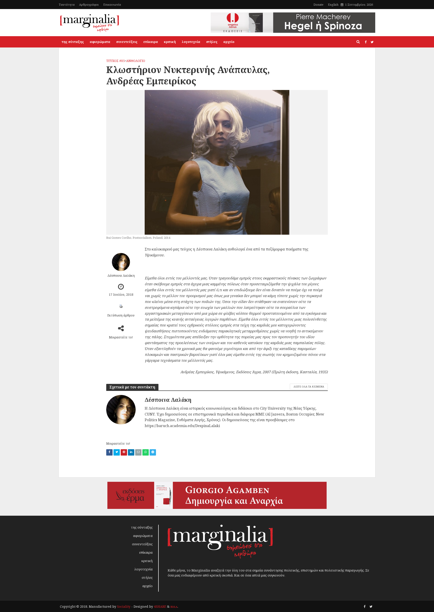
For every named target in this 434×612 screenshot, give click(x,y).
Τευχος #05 (115, 61)
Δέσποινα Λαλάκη (121, 275)
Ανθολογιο (135, 61)
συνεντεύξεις (126, 42)
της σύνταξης (73, 42)
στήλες (211, 42)
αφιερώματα (100, 42)
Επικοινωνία (112, 4)
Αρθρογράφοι (89, 4)
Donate (318, 4)
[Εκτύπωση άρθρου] (121, 306)
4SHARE (160, 606)
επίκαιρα (150, 42)
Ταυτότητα (67, 4)
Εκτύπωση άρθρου (120, 315)
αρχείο (228, 42)
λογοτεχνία (191, 42)
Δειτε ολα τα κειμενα (308, 386)
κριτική (170, 42)
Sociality (123, 606)
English (333, 4)
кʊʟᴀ (173, 606)
